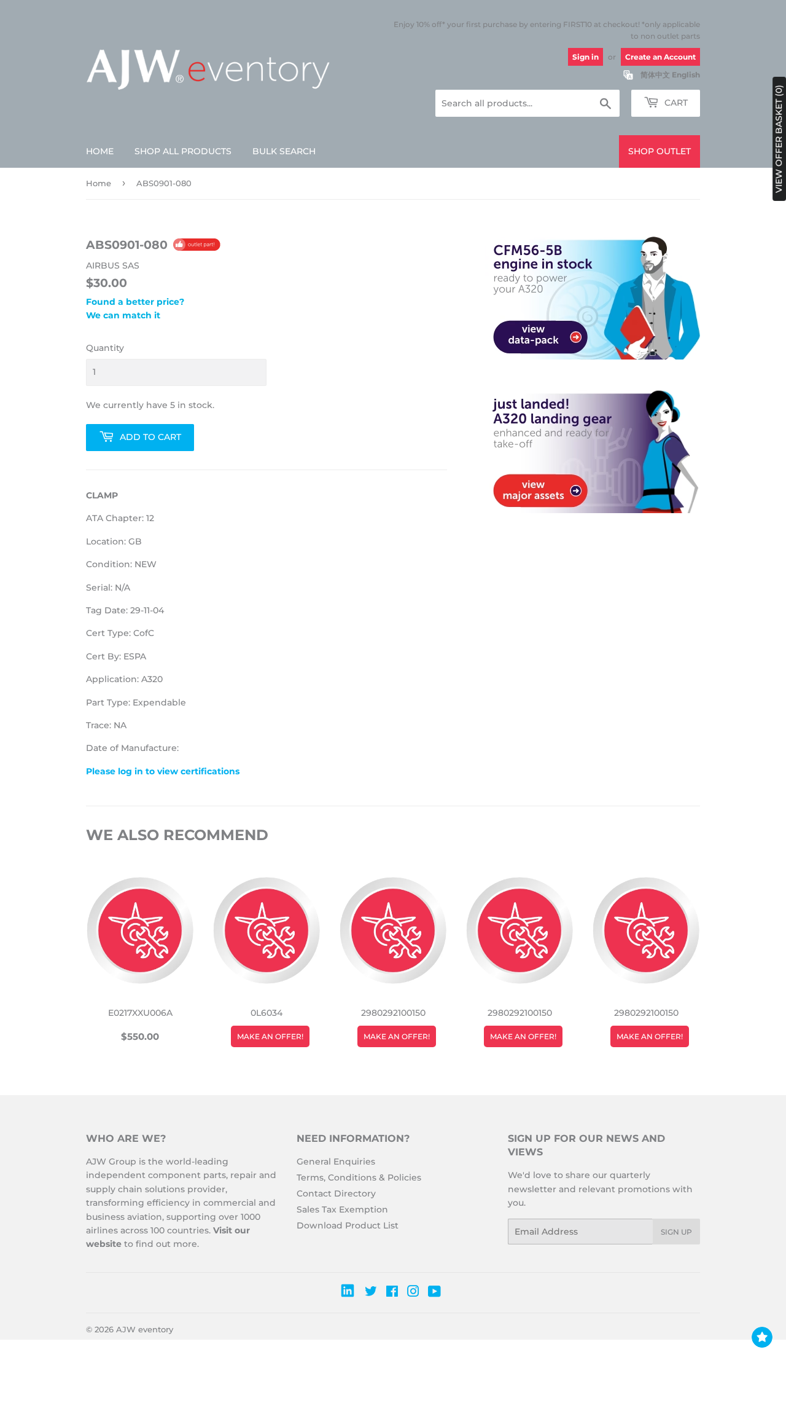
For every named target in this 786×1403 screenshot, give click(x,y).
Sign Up (676, 1231)
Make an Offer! (270, 1036)
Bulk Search (284, 151)
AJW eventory (144, 1329)
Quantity (105, 347)
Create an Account (660, 56)
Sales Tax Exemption (342, 1209)
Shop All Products (183, 151)
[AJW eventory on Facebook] (392, 1293)
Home (100, 151)
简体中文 (655, 74)
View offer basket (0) (778, 139)
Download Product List (348, 1225)
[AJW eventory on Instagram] (413, 1293)
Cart (675, 102)
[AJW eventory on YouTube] (434, 1293)
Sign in (585, 56)
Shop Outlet (659, 151)
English (686, 74)
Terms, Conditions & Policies (359, 1177)
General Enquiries (336, 1161)
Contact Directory (336, 1193)
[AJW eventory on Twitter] (371, 1293)
